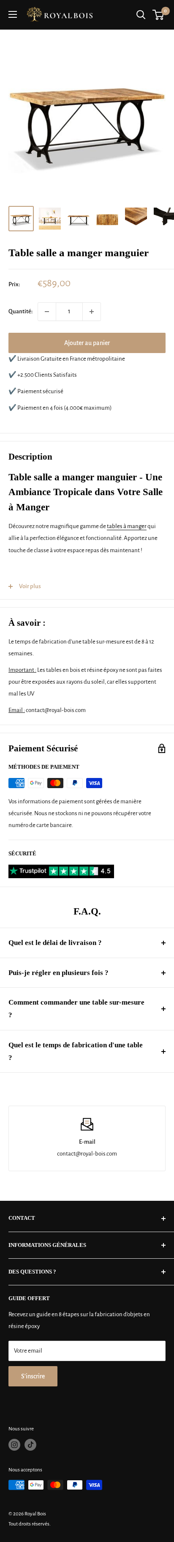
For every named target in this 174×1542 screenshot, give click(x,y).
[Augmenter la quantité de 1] (92, 311)
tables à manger (127, 526)
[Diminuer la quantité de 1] (47, 311)
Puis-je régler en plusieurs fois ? (58, 973)
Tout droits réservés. (29, 1524)
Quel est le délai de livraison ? (55, 943)
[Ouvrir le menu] (12, 14)
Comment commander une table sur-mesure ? (76, 1008)
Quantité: (20, 311)
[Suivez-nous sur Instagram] (14, 1445)
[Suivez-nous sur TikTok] (30, 1445)
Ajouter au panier (87, 343)
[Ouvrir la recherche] (141, 14)
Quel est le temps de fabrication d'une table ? (75, 1051)
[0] (158, 15)
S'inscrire (33, 1376)
